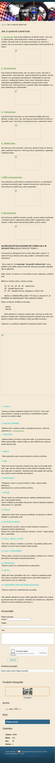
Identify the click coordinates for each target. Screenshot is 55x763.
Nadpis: (4, 623)
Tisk (6, 753)
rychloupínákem (18, 431)
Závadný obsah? (26, 751)
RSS (45, 751)
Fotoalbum (27, 697)
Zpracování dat (37, 751)
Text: (3, 630)
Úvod (3, 25)
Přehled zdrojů (12, 722)
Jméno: (4, 619)
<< (7, 709)
